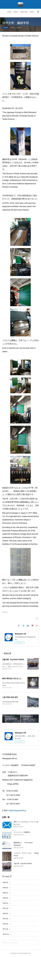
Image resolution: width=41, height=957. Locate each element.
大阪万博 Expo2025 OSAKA (13, 659)
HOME (9, 12)
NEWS (32, 12)
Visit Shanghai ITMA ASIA (10, 702)
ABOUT (16, 12)
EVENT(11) (5, 612)
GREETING (24, 12)
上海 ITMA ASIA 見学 (10, 697)
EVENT (5, 27)
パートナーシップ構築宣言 (22, 832)
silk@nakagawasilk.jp (17, 810)
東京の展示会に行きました (11, 678)
